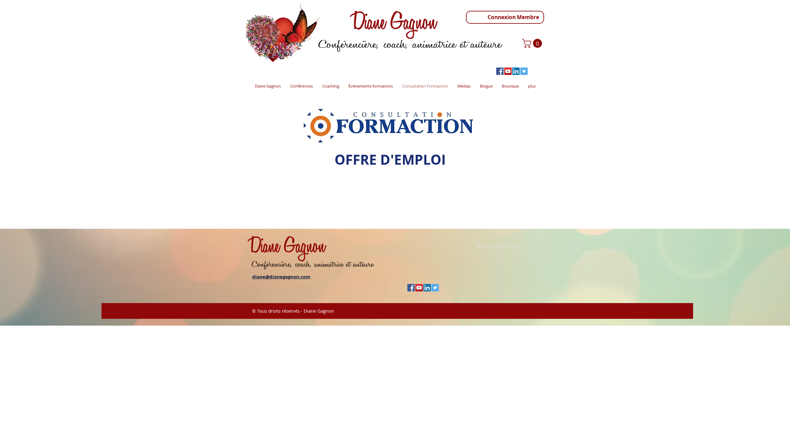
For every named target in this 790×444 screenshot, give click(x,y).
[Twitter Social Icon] (524, 71)
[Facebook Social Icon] (500, 71)
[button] (533, 43)
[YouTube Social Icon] (508, 71)
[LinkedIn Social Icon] (516, 71)
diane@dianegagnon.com (281, 276)
